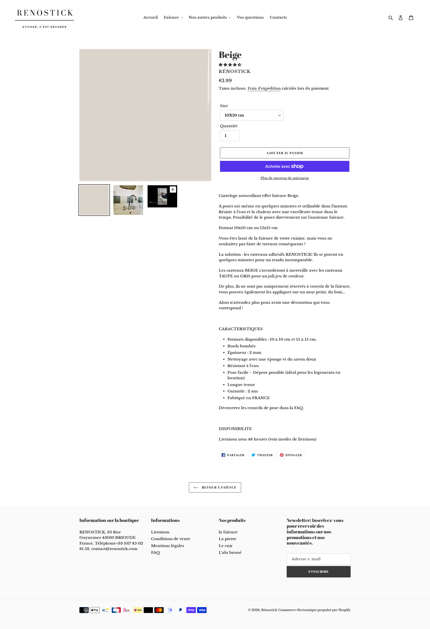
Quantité (229, 126)
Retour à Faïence (218, 487)
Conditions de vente (170, 538)
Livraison (160, 532)
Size (224, 105)
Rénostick (269, 610)
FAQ (155, 552)
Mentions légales (167, 545)
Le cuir (225, 545)
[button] (230, 64)
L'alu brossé (230, 552)
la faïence (228, 532)
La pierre (227, 538)
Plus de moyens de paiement (285, 178)
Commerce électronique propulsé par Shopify (314, 610)
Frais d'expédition (264, 88)
